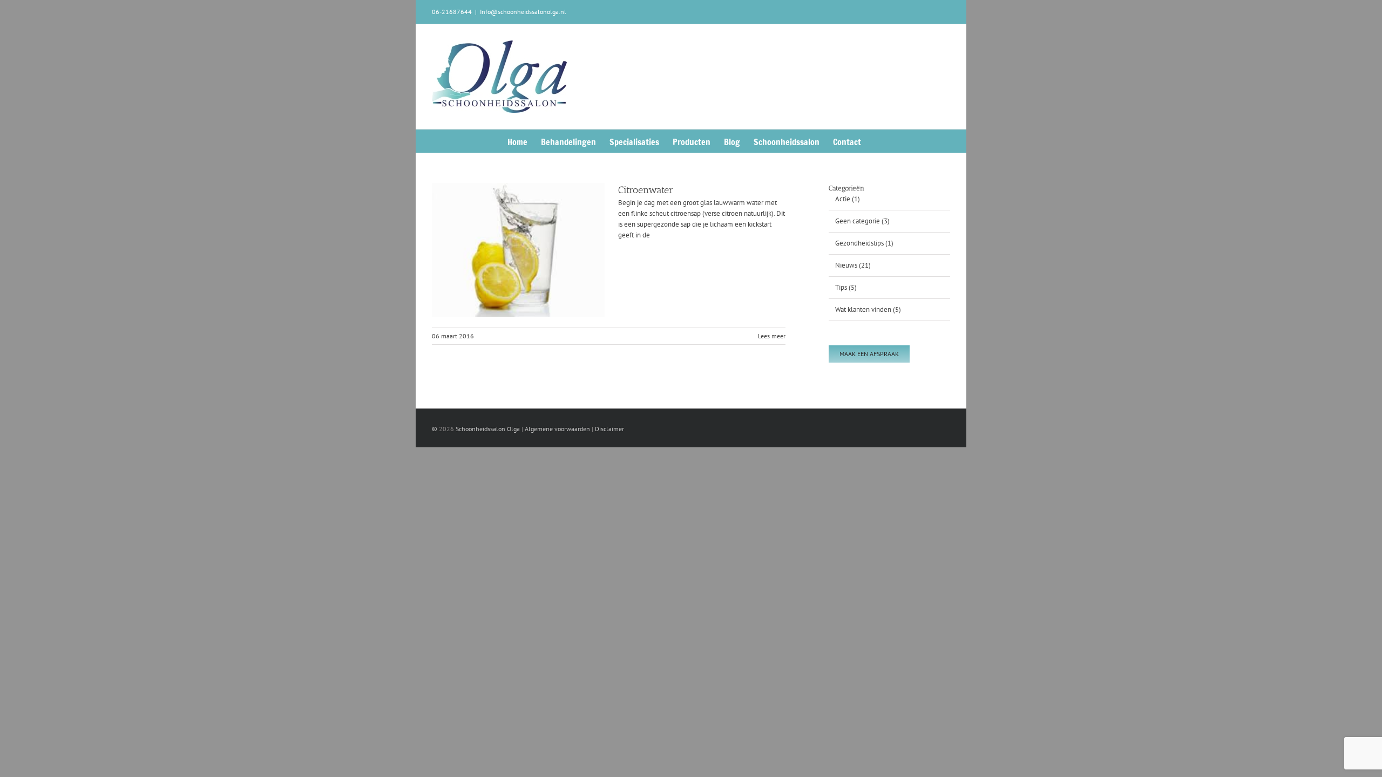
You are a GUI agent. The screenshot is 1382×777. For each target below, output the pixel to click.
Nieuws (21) (853, 265)
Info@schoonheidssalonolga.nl (523, 12)
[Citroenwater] (518, 250)
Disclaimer (609, 429)
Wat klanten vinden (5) (868, 309)
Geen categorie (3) (862, 221)
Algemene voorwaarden (557, 429)
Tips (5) (846, 287)
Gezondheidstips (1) (864, 243)
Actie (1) (847, 198)
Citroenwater (645, 190)
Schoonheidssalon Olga (488, 429)
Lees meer (771, 336)
